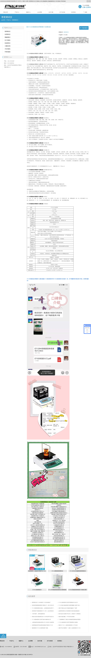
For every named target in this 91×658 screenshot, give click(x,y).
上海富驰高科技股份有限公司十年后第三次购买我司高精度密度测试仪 (47, 622)
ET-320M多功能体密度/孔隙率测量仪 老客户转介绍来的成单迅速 (73, 605)
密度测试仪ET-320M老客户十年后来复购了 (41, 602)
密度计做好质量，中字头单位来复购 (66, 616)
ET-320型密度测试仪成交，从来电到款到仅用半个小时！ (44, 608)
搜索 (86, 12)
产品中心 (17, 12)
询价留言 (85, 28)
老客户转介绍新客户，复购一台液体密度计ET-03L (70, 628)
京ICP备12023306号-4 (27, 654)
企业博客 (39, 12)
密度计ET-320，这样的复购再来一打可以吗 (68, 625)
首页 (4, 20)
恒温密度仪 (7, 43)
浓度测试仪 (7, 34)
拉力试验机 (7, 40)
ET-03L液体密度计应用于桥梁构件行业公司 (68, 602)
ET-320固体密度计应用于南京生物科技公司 (41, 619)
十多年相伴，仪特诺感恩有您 (38, 613)
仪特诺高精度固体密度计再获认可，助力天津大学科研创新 (45, 605)
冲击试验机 (7, 48)
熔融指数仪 (7, 37)
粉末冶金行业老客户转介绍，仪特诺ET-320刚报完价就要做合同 (72, 613)
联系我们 (73, 12)
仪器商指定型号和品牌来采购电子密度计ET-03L (42, 625)
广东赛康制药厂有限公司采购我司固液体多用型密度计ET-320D (72, 619)
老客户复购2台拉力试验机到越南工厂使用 (68, 608)
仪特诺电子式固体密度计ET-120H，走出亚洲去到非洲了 (44, 610)
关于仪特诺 (62, 12)
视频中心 (28, 12)
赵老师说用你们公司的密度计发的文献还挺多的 (69, 610)
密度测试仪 (15, 20)
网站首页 (5, 12)
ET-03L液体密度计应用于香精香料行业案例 (68, 622)
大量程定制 (7, 46)
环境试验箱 (7, 51)
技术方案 (51, 12)
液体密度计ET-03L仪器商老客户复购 (40, 628)
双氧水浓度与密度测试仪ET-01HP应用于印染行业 (43, 616)
